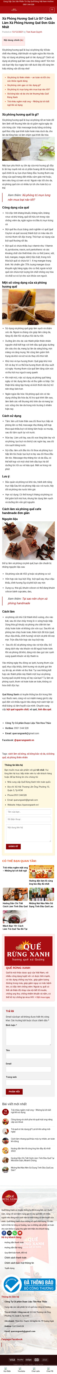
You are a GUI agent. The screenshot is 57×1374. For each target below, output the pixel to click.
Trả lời (10, 1011)
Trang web (11, 1077)
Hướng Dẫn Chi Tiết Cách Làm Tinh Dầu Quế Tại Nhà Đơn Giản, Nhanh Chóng (32, 1159)
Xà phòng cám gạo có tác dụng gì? (24, 85)
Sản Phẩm (39, 1364)
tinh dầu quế (44, 709)
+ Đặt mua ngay (42, 997)
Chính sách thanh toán (15, 1257)
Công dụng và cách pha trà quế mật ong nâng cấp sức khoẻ (31, 1120)
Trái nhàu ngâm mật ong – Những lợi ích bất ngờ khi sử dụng (31, 1111)
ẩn (22, 40)
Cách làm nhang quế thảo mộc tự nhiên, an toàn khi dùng (33, 1140)
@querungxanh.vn (24, 740)
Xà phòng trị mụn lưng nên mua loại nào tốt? (28, 89)
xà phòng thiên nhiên (17, 757)
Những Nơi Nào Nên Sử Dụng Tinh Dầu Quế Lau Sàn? (32, 1169)
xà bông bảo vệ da (36, 753)
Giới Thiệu (28, 1364)
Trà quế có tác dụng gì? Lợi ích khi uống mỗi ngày (30, 1130)
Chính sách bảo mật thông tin (19, 1263)
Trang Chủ (18, 1364)
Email (8, 1064)
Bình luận (11, 1025)
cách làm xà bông (17, 753)
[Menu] (52, 9)
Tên (8, 1050)
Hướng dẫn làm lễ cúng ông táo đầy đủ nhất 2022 (31, 1149)
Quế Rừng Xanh (17, 1344)
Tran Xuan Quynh (34, 32)
